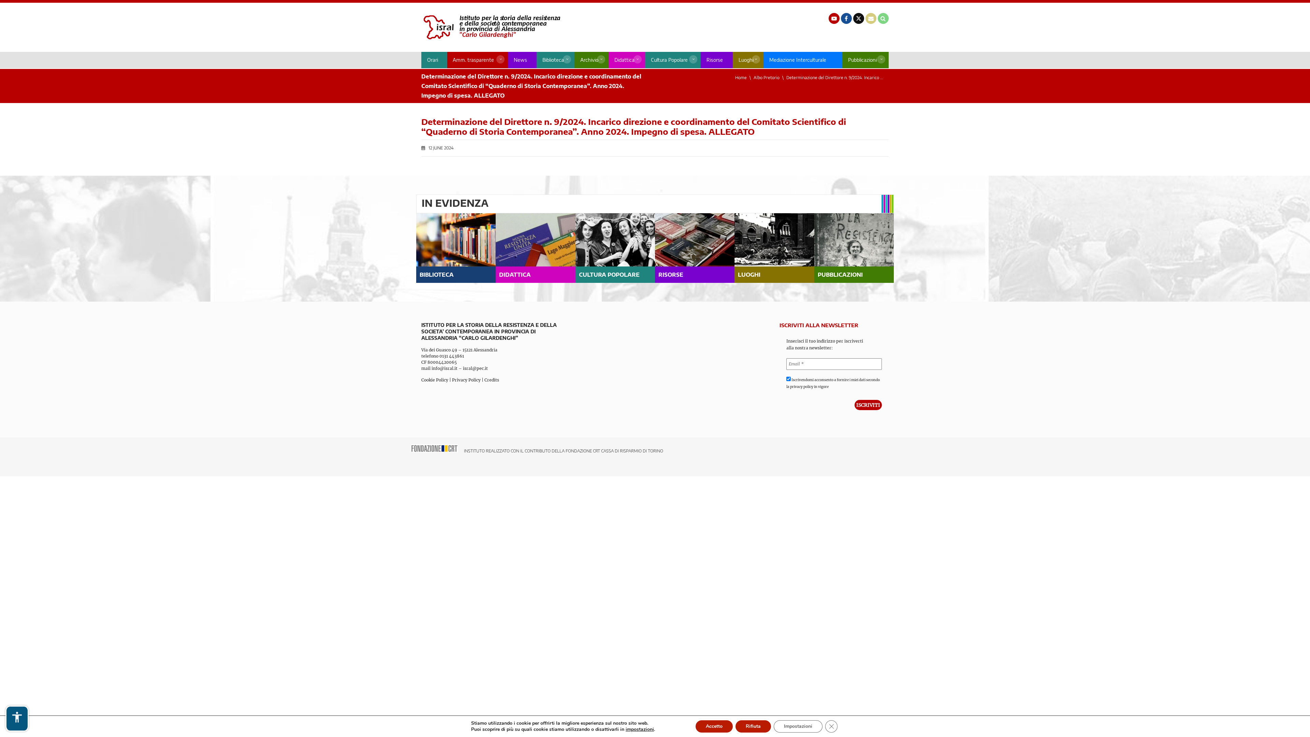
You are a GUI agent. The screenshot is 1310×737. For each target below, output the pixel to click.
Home (741, 77)
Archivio (589, 60)
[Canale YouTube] (834, 18)
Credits (491, 379)
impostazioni (640, 729)
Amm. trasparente (473, 60)
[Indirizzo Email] (870, 18)
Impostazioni (798, 726)
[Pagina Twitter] (858, 18)
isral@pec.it (475, 368)
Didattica (624, 60)
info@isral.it (444, 368)
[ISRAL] (490, 27)
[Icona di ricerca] (883, 18)
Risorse (715, 60)
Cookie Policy (434, 379)
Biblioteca (553, 60)
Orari (432, 60)
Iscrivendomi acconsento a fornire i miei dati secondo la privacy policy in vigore (833, 383)
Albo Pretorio (767, 77)
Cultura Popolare (669, 60)
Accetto (714, 726)
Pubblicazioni (862, 60)
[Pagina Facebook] (846, 18)
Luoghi (746, 60)
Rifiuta (753, 726)
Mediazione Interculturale (797, 60)
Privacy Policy (466, 379)
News (520, 60)
